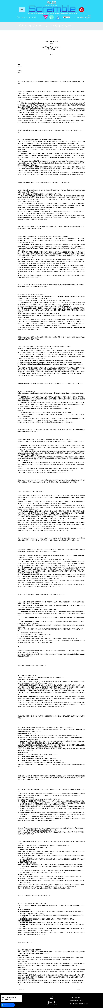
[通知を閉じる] (20, 996)
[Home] (81, 9)
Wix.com (78, 1003)
